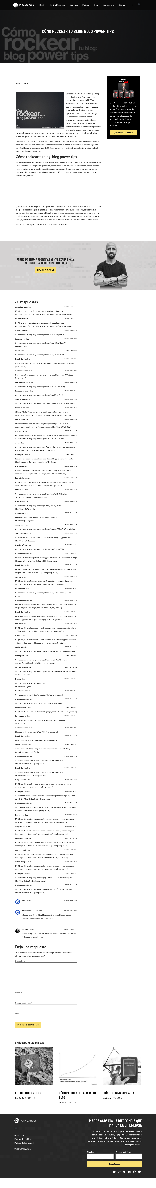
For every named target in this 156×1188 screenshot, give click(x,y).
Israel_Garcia (20, 359)
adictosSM (19, 431)
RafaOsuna (19, 501)
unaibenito (19, 647)
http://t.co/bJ (57, 485)
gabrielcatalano (21, 667)
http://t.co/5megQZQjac (55, 549)
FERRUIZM (19, 490)
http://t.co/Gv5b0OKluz (47, 857)
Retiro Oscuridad (57, 5)
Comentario (20, 961)
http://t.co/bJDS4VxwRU (52, 474)
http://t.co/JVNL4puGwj (66, 403)
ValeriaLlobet (20, 399)
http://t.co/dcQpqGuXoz (65, 363)
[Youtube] (114, 1171)
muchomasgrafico (22, 382)
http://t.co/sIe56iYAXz (41, 462)
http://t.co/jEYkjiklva (23, 686)
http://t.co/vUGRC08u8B (25, 541)
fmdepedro (19, 815)
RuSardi (18, 624)
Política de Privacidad (24, 1143)
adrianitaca (19, 513)
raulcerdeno (20, 588)
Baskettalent (20, 478)
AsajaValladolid (21, 826)
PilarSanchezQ (21, 707)
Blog (96, 5)
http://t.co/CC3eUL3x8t (54, 438)
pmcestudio (20, 419)
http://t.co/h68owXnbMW (55, 343)
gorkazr (18, 577)
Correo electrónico (23, 1003)
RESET (42, 5)
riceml (17, 443)
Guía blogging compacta (118, 1093)
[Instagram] (119, 1171)
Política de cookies (22, 1139)
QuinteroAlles (21, 545)
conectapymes (21, 307)
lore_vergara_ (20, 716)
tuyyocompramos (22, 391)
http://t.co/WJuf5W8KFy (55, 386)
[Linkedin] (129, 1171)
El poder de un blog (28, 1093)
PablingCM (19, 655)
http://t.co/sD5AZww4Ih (25, 509)
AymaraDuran (21, 744)
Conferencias (109, 5)
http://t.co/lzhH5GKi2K (56, 749)
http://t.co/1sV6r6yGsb (56, 712)
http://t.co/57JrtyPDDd (54, 334)
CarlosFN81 (20, 330)
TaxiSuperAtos (21, 533)
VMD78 (18, 635)
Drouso (18, 679)
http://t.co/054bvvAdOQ (55, 593)
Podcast (86, 5)
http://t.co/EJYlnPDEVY (61, 427)
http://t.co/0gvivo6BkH (54, 355)
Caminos (74, 5)
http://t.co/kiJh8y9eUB (34, 450)
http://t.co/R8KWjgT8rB (61, 415)
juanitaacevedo (21, 838)
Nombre (19, 993)
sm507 (18, 350)
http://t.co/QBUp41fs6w (55, 660)
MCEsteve (19, 319)
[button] (139, 4)
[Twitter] (124, 1171)
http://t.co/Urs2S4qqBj (54, 529)
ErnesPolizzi (20, 408)
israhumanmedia (22, 371)
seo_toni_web (20, 850)
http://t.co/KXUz (65, 314)
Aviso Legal (19, 1135)
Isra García (26, 929)
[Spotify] (139, 1171)
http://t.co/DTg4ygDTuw (65, 651)
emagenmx (19, 525)
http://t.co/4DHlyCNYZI (55, 494)
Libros (122, 5)
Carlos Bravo (91, 107)
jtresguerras (20, 339)
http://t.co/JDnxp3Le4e (54, 395)
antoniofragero (21, 862)
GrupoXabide (20, 780)
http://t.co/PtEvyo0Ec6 (54, 671)
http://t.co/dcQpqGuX (55, 631)
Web (17, 1013)
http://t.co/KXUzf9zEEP (64, 375)
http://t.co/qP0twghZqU (24, 520)
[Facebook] (134, 1171)
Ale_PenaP (19, 466)
